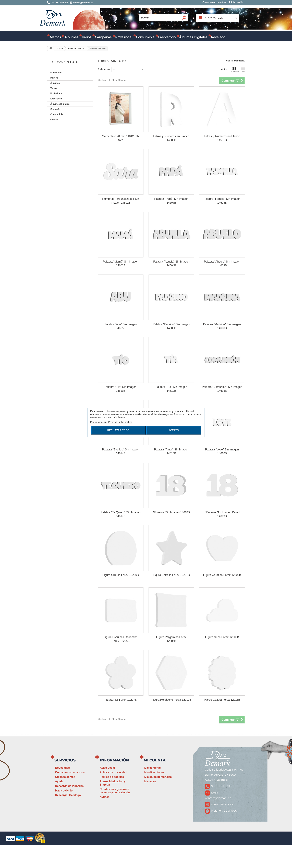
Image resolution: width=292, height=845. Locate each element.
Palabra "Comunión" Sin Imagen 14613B (222, 388)
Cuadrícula (234, 72)
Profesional (123, 37)
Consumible (145, 37)
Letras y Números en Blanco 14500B (171, 138)
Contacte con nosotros (214, 2)
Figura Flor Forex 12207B (121, 699)
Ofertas (54, 119)
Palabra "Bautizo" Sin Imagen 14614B (120, 451)
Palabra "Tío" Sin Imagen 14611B (120, 388)
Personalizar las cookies (120, 422)
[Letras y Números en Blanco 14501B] (222, 109)
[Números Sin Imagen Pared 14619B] (222, 485)
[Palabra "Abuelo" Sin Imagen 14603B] (222, 235)
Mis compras (152, 767)
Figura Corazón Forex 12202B (222, 575)
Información (114, 760)
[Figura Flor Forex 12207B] (121, 673)
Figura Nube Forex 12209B (222, 637)
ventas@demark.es (218, 798)
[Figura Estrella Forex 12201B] (171, 548)
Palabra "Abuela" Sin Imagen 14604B (171, 263)
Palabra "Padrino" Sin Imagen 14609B (171, 326)
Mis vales (150, 781)
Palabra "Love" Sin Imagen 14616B (222, 451)
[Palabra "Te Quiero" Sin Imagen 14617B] (121, 485)
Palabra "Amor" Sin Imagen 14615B (171, 451)
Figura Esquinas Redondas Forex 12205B (121, 639)
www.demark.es (222, 804)
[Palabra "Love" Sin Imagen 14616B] (222, 422)
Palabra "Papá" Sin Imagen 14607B (171, 200)
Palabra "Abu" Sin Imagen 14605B (120, 326)
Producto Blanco (76, 48)
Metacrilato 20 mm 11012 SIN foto (120, 138)
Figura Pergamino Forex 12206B (171, 639)
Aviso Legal (107, 767)
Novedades (56, 72)
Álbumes (71, 37)
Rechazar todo (118, 430)
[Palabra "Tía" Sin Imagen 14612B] (171, 360)
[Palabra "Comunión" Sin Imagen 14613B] (222, 360)
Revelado (218, 37)
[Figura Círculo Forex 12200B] (121, 548)
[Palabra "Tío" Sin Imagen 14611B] (121, 360)
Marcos (55, 37)
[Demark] (53, 17)
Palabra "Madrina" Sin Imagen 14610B (222, 326)
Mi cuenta (155, 760)
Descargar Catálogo (68, 795)
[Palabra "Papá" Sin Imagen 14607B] (171, 172)
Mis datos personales (158, 776)
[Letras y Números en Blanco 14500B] (171, 109)
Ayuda (59, 781)
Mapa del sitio (64, 790)
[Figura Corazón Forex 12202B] (222, 548)
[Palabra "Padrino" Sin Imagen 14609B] (171, 297)
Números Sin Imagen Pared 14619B (222, 514)
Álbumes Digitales (193, 37)
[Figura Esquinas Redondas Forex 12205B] (121, 610)
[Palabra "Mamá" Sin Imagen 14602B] (121, 235)
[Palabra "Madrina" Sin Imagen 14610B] (222, 297)
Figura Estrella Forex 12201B (171, 575)
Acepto (173, 430)
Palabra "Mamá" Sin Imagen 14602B (120, 263)
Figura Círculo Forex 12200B (120, 575)
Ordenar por (104, 69)
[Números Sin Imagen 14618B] (171, 485)
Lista (243, 72)
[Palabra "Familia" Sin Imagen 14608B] (222, 172)
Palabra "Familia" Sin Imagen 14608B (222, 200)
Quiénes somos (65, 776)
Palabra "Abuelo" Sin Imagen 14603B (222, 263)
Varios (86, 37)
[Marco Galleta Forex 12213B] (222, 673)
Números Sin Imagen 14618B (171, 512)
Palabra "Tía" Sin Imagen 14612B (171, 388)
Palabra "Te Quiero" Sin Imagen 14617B (120, 514)
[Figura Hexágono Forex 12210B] (171, 673)
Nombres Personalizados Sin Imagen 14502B (120, 200)
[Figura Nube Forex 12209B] (222, 610)
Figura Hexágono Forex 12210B (171, 699)
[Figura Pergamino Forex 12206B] (171, 610)
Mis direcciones (154, 772)
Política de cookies (112, 776)
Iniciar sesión (236, 2)
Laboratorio (167, 37)
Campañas (103, 37)
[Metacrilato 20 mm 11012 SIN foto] (121, 109)
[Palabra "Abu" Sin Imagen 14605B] (121, 297)
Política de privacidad (113, 772)
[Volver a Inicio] (50, 48)
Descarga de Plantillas (69, 786)
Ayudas (105, 797)
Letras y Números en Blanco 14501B (222, 138)
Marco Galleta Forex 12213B (222, 699)
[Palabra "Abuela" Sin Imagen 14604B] (171, 235)
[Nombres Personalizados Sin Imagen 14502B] (121, 172)
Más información (98, 422)
